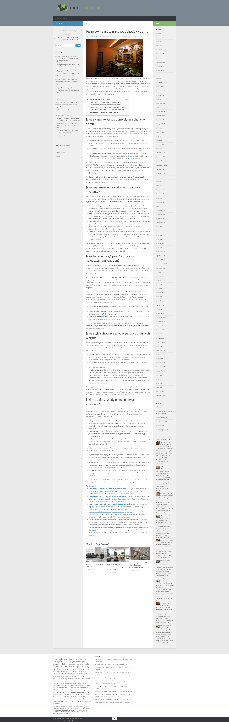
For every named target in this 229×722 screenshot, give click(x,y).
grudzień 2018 (161, 305)
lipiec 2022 (160, 177)
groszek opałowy (74, 669)
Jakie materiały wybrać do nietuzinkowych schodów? (107, 105)
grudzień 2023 (161, 107)
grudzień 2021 (161, 206)
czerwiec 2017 (161, 379)
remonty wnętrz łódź (66, 699)
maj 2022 (159, 185)
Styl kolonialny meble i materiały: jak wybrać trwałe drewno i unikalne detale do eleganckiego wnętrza (67, 59)
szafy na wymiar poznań (68, 706)
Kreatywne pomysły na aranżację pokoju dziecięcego (107, 496)
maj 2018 (159, 334)
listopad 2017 (161, 358)
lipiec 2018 (160, 326)
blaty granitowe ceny (63, 661)
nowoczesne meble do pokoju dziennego (66, 692)
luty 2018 (159, 346)
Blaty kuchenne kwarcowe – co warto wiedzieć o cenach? (108, 489)
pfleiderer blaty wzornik (60, 694)
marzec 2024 (161, 95)
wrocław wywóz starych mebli (68, 709)
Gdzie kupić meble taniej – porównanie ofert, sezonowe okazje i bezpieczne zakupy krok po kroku (163, 520)
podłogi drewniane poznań (76, 694)
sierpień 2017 (161, 371)
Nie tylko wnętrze (162, 417)
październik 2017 (162, 363)
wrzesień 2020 (161, 268)
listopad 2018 (161, 309)
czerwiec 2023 (161, 132)
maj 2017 (159, 383)
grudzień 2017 (161, 354)
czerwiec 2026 (161, 41)
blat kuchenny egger (79, 659)
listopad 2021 (161, 210)
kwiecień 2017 (161, 387)
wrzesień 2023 (161, 120)
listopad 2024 (161, 87)
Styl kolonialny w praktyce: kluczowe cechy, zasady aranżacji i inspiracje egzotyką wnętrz (67, 82)
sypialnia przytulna (66, 704)
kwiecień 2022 (161, 190)
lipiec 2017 (160, 375)
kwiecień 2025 (161, 83)
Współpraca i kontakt (61, 18)
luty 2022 (159, 198)
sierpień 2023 (161, 124)
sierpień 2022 (161, 173)
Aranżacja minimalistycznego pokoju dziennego (108, 678)
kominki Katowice (69, 676)
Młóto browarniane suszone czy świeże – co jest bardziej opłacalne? (114, 691)
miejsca (130, 143)
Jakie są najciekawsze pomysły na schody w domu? (106, 102)
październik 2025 (162, 70)
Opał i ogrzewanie (162, 421)
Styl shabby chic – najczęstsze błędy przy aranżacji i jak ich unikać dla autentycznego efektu (67, 90)
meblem (127, 326)
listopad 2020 (161, 260)
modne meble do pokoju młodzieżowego (73, 690)
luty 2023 (159, 148)
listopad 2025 (161, 66)
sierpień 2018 (161, 321)
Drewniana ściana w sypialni (68, 666)
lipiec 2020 (160, 276)
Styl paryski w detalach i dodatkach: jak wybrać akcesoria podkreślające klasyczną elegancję (67, 73)
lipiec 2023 (160, 128)
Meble (88, 23)
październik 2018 (162, 313)
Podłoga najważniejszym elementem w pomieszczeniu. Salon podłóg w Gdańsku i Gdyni (66, 125)
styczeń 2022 (161, 202)
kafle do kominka (82, 674)
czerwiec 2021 (161, 231)
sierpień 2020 (161, 272)
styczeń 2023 (161, 153)
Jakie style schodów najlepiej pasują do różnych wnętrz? (108, 109)
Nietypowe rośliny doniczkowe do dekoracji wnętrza (163, 563)
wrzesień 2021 (161, 218)
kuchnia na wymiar (59, 683)
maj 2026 (159, 45)
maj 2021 (159, 235)
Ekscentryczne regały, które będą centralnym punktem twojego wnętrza (113, 504)
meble (103, 317)
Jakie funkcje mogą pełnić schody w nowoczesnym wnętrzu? (109, 107)
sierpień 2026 (161, 33)
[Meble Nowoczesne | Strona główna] (78, 8)
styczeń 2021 (161, 251)
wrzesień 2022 (161, 169)
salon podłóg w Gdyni (80, 699)
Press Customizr (73, 721)
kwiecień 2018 (161, 338)
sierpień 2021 (161, 223)
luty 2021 (159, 247)
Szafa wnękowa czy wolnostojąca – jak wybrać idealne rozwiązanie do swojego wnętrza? (66, 105)
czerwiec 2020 (161, 280)
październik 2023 (162, 115)
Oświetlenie (160, 425)
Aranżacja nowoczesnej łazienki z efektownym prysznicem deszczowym (164, 543)
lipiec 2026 (160, 37)
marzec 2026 (161, 54)
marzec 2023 (161, 144)
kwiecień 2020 (161, 288)
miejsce (129, 156)
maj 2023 (159, 136)
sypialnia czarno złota (71, 701)
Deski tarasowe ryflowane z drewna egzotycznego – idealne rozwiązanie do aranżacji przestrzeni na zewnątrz (163, 471)
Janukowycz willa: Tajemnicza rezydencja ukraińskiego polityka (110, 512)
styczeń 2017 (161, 396)
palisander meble (84, 692)
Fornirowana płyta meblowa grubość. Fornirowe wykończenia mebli (114, 699)
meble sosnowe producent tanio (70, 688)
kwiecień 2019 (161, 301)
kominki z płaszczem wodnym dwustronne (73, 679)
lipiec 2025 (160, 74)
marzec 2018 (161, 342)
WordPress (60, 721)
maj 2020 (159, 284)
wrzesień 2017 (161, 367)
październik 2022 (162, 165)
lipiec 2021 (160, 227)
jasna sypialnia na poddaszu (67, 674)
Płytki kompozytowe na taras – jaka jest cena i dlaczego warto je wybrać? (116, 567)
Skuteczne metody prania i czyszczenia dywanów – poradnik (112, 702)
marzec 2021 (161, 243)
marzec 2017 (161, 391)
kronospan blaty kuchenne (78, 681)
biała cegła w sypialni (63, 659)
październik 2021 (162, 214)
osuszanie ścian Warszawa (62, 115)
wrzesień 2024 (161, 91)
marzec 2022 (161, 194)
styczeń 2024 (161, 103)
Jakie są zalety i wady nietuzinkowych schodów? (105, 112)
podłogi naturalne (62, 696)
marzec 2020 (161, 293)
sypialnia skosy (75, 704)
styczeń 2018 (161, 350)
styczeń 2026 (161, 62)
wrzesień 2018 (161, 317)
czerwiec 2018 (161, 330)
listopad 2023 (161, 111)
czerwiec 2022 (161, 181)
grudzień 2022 (161, 157)
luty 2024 (159, 99)
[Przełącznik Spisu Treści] (125, 99)
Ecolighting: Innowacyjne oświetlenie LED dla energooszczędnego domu (113, 520)
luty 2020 (159, 297)
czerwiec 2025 (161, 78)
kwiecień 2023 (161, 140)
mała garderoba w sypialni (73, 683)
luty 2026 (159, 58)
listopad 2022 (161, 161)
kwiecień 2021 (161, 239)
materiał (109, 199)
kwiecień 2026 (161, 50)
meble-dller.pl (94, 36)
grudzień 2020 (161, 256)
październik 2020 (162, 264)
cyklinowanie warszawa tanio (77, 664)
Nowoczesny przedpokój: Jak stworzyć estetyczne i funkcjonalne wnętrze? (138, 565)
